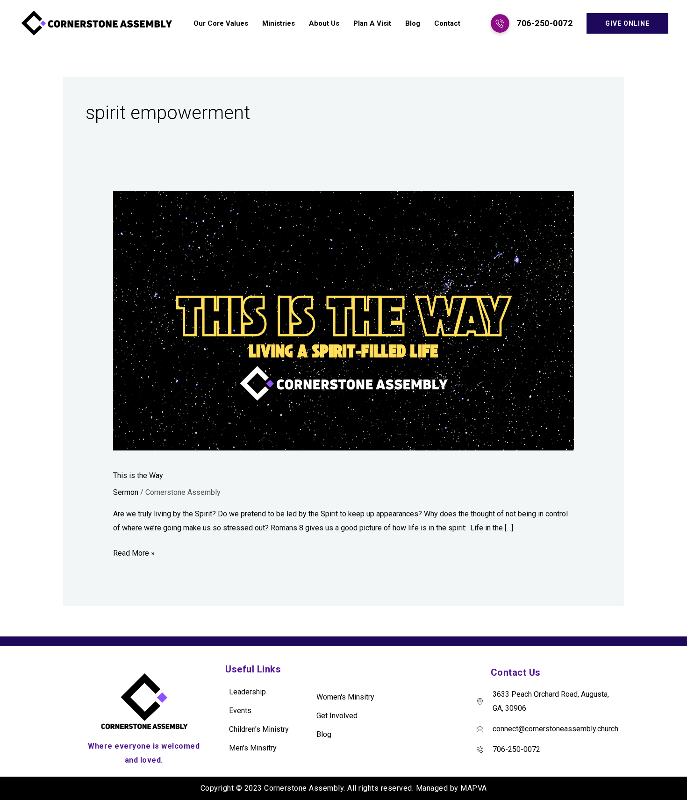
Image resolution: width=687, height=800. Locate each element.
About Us (324, 23)
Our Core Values (220, 23)
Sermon (125, 492)
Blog (412, 23)
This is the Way (138, 475)
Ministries (278, 23)
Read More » (134, 551)
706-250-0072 (544, 23)
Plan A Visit (372, 23)
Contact (447, 23)
